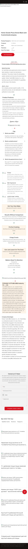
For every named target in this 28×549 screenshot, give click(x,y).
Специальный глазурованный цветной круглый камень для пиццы (13, 537)
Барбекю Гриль (6, 421)
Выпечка (13, 421)
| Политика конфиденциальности (16, 545)
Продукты (20, 421)
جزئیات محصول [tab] (14, 61)
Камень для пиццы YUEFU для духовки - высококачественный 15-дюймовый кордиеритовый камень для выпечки (13, 490)
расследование (8, 54)
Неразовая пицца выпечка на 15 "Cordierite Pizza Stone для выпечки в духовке (13, 444)
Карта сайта (6, 545)
